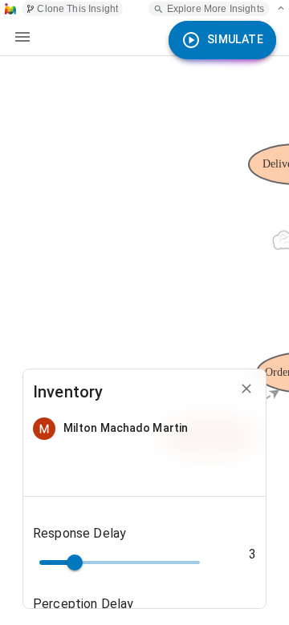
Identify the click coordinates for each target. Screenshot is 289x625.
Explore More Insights (215, 8)
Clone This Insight (77, 8)
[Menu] (22, 37)
